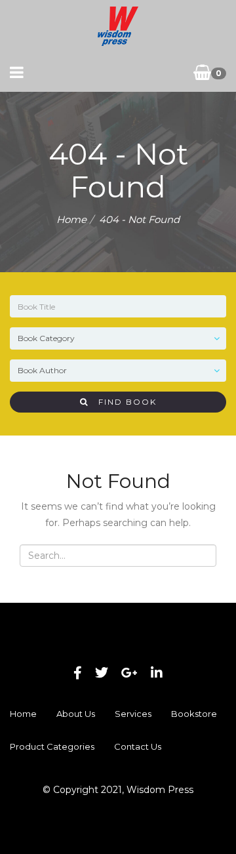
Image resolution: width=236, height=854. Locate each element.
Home (71, 219)
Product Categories (52, 746)
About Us (75, 713)
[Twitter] (101, 673)
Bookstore (194, 713)
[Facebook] (77, 673)
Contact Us (137, 746)
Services (133, 713)
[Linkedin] (157, 673)
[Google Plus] (129, 673)
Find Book (122, 402)
